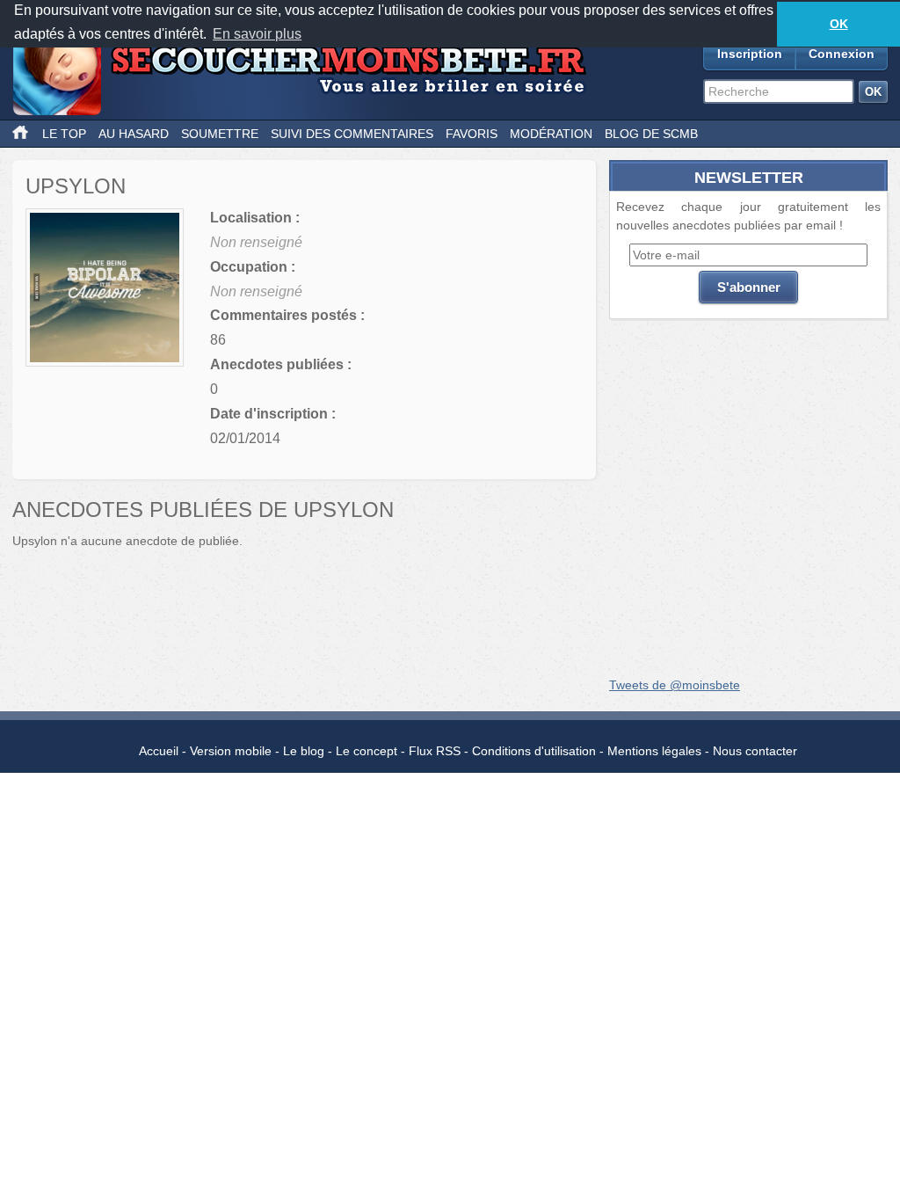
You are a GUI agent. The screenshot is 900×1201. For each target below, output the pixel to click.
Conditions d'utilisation (534, 751)
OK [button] (839, 24)
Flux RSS (435, 751)
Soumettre (219, 134)
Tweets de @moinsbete (674, 685)
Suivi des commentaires (352, 134)
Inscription (749, 54)
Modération (551, 134)
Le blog (303, 751)
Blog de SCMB (651, 134)
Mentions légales (654, 751)
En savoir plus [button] (257, 33)
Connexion (842, 54)
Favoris (471, 134)
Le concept (366, 751)
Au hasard (133, 134)
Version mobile (231, 751)
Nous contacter (755, 751)
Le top (64, 134)
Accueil (158, 751)
